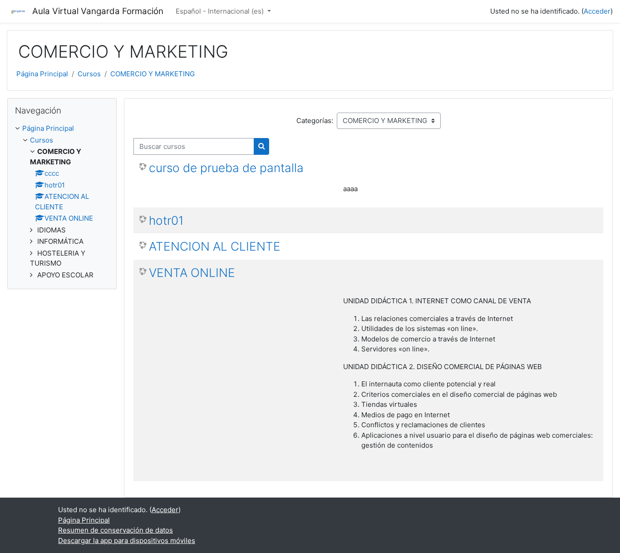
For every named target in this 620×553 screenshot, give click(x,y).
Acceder (597, 11)
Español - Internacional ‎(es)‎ (221, 11)
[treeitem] (62, 128)
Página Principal (42, 73)
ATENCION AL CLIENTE (214, 246)
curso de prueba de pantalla (226, 168)
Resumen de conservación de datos (115, 530)
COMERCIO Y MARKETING (152, 73)
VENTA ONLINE (192, 273)
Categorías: (314, 120)
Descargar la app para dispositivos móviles (126, 540)
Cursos (89, 73)
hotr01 (166, 220)
